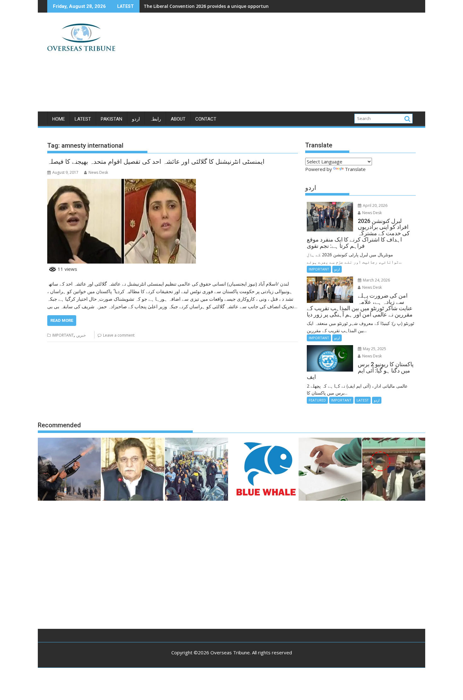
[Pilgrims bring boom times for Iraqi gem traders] (266, 470)
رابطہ (155, 119)
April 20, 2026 (374, 205)
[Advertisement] (290, 64)
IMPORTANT (63, 335)
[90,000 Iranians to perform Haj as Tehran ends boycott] (196, 470)
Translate (355, 169)
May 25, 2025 (374, 348)
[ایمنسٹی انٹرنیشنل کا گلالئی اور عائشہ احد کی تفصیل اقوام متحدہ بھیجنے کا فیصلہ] (121, 182)
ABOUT (178, 119)
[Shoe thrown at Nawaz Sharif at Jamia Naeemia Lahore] (393, 470)
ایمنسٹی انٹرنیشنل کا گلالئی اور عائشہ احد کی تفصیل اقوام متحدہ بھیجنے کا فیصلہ (156, 161)
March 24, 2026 (376, 280)
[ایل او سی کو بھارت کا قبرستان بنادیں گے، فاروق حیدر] (132, 470)
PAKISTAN (111, 119)
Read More (61, 320)
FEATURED (317, 400)
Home (58, 119)
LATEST (83, 119)
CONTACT (205, 119)
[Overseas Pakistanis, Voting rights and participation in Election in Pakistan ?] (330, 470)
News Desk (98, 172)
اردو (136, 119)
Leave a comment (118, 335)
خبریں (81, 335)
